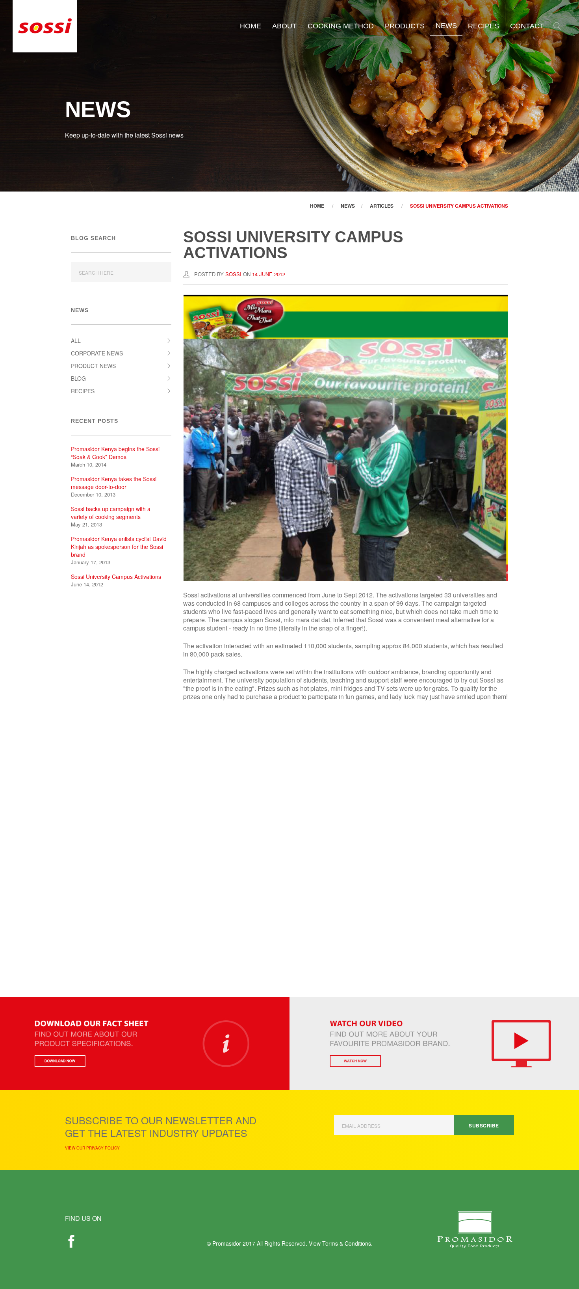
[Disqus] (345, 850)
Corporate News (97, 353)
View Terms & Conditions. (341, 1243)
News (446, 26)
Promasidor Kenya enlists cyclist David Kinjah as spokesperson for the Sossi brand (119, 546)
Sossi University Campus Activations (459, 205)
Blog (78, 378)
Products (405, 26)
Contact (527, 26)
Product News (93, 366)
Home (250, 26)
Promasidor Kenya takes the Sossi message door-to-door (113, 483)
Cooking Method (341, 26)
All (76, 340)
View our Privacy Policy (92, 1148)
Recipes (483, 26)
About (284, 26)
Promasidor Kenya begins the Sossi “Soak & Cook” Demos (115, 453)
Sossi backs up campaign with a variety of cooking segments (110, 513)
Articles (381, 205)
